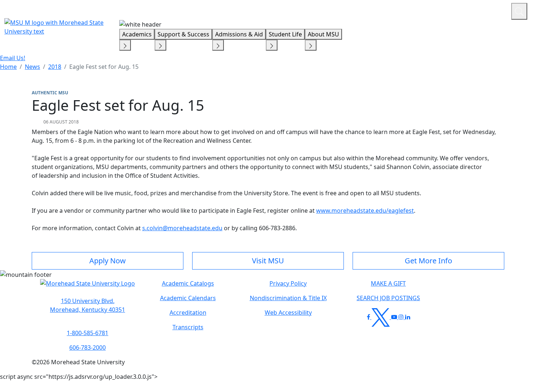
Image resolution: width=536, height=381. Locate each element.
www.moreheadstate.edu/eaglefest (365, 211)
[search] (519, 11)
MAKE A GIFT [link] (388, 283)
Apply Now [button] (107, 261)
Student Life (285, 34)
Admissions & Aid (239, 34)
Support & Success (183, 34)
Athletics (492, 10)
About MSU (323, 34)
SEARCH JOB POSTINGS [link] (388, 298)
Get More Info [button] (428, 261)
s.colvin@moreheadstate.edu (182, 228)
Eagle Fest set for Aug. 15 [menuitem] (104, 67)
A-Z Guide (456, 10)
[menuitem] (8, 66)
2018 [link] (54, 67)
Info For (366, 10)
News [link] (32, 67)
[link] (87, 305)
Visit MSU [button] (268, 261)
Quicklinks (411, 10)
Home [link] (8, 67)
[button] (87, 287)
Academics (137, 34)
